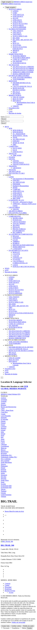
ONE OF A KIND (18, 97)
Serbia (3, 473)
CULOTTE (16, 254)
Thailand (3, 491)
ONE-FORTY (17, 34)
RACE (15, 150)
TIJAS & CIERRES (19, 223)
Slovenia (3, 478)
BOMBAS (16, 243)
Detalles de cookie (28, 626)
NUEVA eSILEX (18, 25)
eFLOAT (15, 18)
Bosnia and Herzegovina (8, 407)
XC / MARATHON (19, 134)
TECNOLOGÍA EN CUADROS (23, 70)
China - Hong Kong (7, 410)
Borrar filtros (9, 511)
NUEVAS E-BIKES (15, 9)
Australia (3, 401)
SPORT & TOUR (18, 143)
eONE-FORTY (17, 22)
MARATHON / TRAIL (20, 135)
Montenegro (4, 451)
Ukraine (3, 493)
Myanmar (4, 453)
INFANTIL (12, 170)
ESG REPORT (17, 61)
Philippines (4, 466)
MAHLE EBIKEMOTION (21, 74)
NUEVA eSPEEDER (19, 27)
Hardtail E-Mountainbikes (21, 186)
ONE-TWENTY (18, 31)
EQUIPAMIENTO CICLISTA (18, 250)
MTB (10, 128)
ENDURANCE (18, 152)
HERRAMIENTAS (19, 247)
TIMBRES (16, 241)
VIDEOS (16, 106)
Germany (4, 426)
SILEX (15, 52)
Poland (3, 468)
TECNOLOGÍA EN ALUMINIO (23, 68)
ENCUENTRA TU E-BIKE (18, 213)
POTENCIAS (17, 220)
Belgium (3, 405)
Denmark (4, 417)
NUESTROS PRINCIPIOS (21, 58)
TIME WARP (17, 155)
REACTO (16, 43)
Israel (2, 435)
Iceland (3, 430)
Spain (2, 482)
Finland (3, 423)
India (2, 432)
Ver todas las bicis (18, 511)
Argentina (4, 399)
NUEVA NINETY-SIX (20, 36)
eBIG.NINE (16, 198)
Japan (2, 439)
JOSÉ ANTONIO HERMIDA (22, 77)
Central (7, 585)
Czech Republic (6, 416)
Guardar (29, 628)
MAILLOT (16, 252)
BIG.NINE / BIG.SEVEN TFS (22, 40)
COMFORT (16, 189)
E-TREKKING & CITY (16, 200)
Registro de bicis (10, 591)
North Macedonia (6, 462)
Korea (3, 441)
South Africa (5, 480)
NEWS (7, 268)
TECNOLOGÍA (14, 65)
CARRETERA (13, 146)
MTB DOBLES (18, 130)
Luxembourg (5, 446)
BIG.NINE (16, 38)
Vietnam (3, 496)
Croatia (3, 414)
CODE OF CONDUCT (20, 59)
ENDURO (16, 141)
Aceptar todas (6, 626)
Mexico (3, 450)
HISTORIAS (17, 101)
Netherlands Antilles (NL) (9, 457)
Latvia (3, 443)
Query (3, 117)
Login (10, 111)
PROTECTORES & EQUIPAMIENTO (19, 230)
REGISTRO (17, 93)
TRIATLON (13, 153)
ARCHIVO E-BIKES (16, 211)
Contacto (7, 583)
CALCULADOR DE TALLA (22, 86)
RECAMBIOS (17, 232)
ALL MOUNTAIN (19, 139)
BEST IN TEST (18, 99)
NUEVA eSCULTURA (20, 23)
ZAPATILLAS (17, 257)
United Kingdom (6, 495)
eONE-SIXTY (17, 20)
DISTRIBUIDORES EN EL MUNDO (21, 347)
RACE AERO (17, 148)
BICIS (7, 126)
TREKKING (13, 166)
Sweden (3, 484)
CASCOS (16, 256)
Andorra (3, 398)
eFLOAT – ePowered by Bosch (22, 202)
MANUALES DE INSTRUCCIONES (19, 89)
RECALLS (16, 92)
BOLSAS (16, 236)
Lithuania (4, 444)
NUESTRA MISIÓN (19, 56)
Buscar (4, 119)
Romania (3, 471)
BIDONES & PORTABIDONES (23, 245)
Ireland (3, 434)
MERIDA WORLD (15, 95)
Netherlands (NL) (6, 455)
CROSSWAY (17, 168)
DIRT (14, 41)
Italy (2, 437)
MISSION (16, 50)
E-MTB (11, 177)
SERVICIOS (13, 81)
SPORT (15, 187)
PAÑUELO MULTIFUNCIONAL (24, 266)
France (3, 425)
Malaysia (3, 448)
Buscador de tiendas (15, 113)
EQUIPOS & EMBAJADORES (19, 75)
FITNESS (12, 157)
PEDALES (16, 227)
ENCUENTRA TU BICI (17, 173)
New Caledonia (6, 459)
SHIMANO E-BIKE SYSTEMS (23, 72)
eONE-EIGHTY (18, 16)
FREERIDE (16, 184)
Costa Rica (4, 412)
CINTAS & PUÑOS (19, 222)
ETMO (15, 13)
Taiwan (3, 489)
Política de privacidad (18, 622)
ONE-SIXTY (17, 32)
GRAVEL (12, 159)
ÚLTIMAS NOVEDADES (17, 29)
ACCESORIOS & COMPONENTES (21, 234)
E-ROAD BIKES (14, 207)
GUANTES (16, 259)
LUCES (15, 239)
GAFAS (15, 265)
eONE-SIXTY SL (18, 14)
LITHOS (15, 11)
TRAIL (15, 137)
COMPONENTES (15, 216)
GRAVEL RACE (18, 162)
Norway (3, 464)
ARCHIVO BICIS (15, 171)
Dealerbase (8, 589)
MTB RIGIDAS (18, 132)
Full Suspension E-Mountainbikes (23, 179)
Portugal (3, 469)
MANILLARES (18, 218)
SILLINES (16, 225)
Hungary (3, 428)
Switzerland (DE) (6, 486)
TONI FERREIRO (19, 79)
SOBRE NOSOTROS (16, 54)
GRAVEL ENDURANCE (21, 164)
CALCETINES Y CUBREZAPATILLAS (20, 262)
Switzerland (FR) (6, 487)
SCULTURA (17, 45)
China (3, 408)
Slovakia (3, 477)
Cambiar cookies (16, 626)
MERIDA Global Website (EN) (11, 394)
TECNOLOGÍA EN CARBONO (23, 66)
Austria (3, 403)
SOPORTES (17, 238)
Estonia (3, 421)
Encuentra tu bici (14, 108)
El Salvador (4, 419)
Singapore (4, 475)
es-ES (6, 370)
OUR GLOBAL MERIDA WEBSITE (14, 387)
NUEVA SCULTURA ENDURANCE (20, 48)
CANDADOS (17, 248)
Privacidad (8, 587)
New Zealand (5, 460)
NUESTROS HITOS (19, 63)
